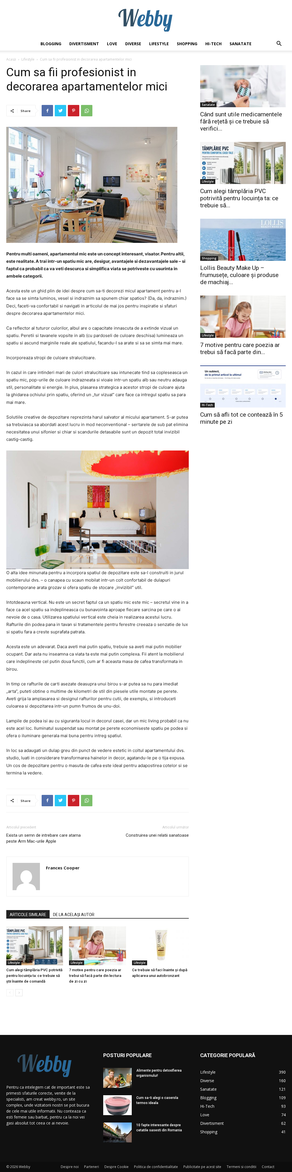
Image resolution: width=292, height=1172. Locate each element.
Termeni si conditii (241, 1166)
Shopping (187, 43)
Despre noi (70, 1166)
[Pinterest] (73, 110)
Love (112, 43)
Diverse (133, 43)
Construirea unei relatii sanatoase (157, 835)
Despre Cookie (116, 1166)
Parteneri (91, 1166)
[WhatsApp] (86, 110)
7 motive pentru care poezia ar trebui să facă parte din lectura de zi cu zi (95, 975)
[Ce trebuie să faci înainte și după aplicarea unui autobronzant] (160, 945)
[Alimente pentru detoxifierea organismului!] (117, 1078)
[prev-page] (9, 992)
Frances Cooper (63, 868)
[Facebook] (47, 110)
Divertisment (84, 43)
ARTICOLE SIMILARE (28, 914)
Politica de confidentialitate (156, 1166)
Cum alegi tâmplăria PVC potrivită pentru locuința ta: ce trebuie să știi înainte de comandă (34, 975)
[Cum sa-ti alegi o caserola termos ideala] (117, 1105)
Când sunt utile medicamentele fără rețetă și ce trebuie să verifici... (241, 121)
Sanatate (241, 43)
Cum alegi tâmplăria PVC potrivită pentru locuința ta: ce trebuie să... (239, 198)
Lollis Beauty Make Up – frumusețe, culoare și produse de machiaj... (239, 275)
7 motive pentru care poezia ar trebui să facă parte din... (240, 348)
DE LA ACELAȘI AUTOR (73, 914)
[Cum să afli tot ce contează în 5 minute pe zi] (243, 386)
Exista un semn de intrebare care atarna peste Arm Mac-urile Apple (43, 838)
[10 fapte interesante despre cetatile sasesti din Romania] (117, 1132)
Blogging (50, 43)
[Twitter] (60, 110)
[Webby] (146, 19)
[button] (279, 44)
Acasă (11, 59)
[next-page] (19, 992)
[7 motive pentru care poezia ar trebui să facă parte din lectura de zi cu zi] (97, 945)
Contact (268, 1166)
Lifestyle (159, 43)
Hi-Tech (213, 43)
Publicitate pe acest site (202, 1166)
